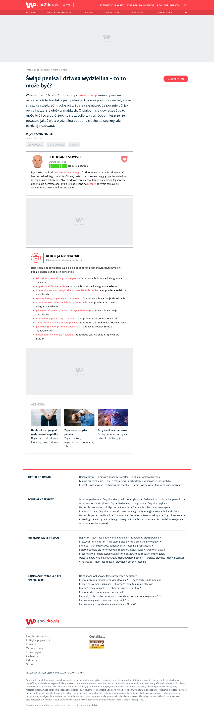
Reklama (31, 660)
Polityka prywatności (39, 640)
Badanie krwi (150, 499)
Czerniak (134, 515)
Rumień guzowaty (116, 519)
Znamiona (120, 515)
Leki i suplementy (168, 5)
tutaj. (94, 705)
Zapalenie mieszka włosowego (150, 507)
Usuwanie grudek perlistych (95, 515)
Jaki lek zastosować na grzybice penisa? (58, 278)
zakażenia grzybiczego (67, 172)
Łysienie (124, 507)
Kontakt (31, 644)
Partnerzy (32, 656)
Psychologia (165, 12)
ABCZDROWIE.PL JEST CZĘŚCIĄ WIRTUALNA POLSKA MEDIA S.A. (55, 672)
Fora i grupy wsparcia (140, 5)
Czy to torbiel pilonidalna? (146, 580)
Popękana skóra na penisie (51, 286)
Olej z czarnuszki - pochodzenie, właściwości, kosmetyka (139, 481)
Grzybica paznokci (172, 499)
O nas (29, 664)
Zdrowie (30, 12)
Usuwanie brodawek (90, 507)
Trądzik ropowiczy (174, 515)
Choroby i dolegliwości (60, 12)
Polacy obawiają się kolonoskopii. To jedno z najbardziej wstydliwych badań (122, 550)
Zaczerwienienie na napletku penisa (56, 322)
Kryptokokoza (87, 511)
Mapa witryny (34, 648)
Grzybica (74, 144)
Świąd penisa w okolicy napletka (54, 334)
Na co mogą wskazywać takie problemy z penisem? (108, 576)
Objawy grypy (86, 477)
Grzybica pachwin (89, 499)
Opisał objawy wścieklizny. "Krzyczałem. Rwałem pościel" (111, 558)
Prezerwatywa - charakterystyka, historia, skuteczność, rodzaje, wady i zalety (122, 554)
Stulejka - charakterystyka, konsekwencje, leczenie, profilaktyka (115, 546)
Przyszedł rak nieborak (92, 542)
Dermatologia (60, 69)
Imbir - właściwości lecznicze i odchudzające (158, 485)
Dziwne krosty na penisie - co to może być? (60, 298)
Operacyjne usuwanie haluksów (159, 511)
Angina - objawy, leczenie (146, 477)
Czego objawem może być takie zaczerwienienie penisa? (67, 290)
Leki (186, 12)
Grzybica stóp (86, 503)
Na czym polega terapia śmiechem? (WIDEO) (133, 542)
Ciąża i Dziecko (138, 12)
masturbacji (88, 95)
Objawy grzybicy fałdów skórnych (166, 558)
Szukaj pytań (176, 79)
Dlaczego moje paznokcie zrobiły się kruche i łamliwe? (110, 588)
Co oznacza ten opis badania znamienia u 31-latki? (107, 604)
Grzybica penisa (55, 144)
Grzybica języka (156, 503)
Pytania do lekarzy (112, 5)
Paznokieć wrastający (169, 519)
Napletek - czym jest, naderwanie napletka (103, 537)
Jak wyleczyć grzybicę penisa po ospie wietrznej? (63, 310)
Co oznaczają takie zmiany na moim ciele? (102, 600)
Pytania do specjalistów (38, 69)
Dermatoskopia (151, 515)
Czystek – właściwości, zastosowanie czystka (104, 485)
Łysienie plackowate (141, 519)
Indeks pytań (34, 652)
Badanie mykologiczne (131, 503)
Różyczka (111, 507)
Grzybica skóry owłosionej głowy (121, 499)
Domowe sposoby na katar (113, 477)
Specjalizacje (112, 12)
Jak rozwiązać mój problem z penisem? (58, 326)
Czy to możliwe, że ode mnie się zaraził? (101, 592)
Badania (89, 12)
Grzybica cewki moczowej (93, 523)
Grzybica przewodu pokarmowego (118, 511)
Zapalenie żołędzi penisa (145, 537)
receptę (91, 183)
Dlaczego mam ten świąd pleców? (134, 584)
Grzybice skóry (106, 503)
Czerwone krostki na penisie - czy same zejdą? (62, 302)
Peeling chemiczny (91, 519)
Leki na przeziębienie (91, 481)
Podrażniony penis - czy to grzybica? (56, 318)
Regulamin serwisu (38, 636)
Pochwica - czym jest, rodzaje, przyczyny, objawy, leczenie (113, 562)
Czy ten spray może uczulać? (95, 584)
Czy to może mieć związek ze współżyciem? (103, 580)
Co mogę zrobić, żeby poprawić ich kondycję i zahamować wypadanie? (118, 596)
